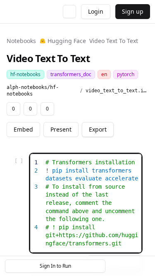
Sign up (132, 11)
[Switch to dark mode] (69, 11)
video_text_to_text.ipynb (117, 91)
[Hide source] (106, 161)
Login (95, 11)
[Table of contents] (129, 266)
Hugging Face (67, 41)
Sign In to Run (55, 265)
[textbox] (92, 203)
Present (61, 129)
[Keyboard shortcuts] (143, 266)
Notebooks (21, 41)
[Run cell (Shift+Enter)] (92, 161)
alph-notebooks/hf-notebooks (33, 90)
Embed (23, 129)
